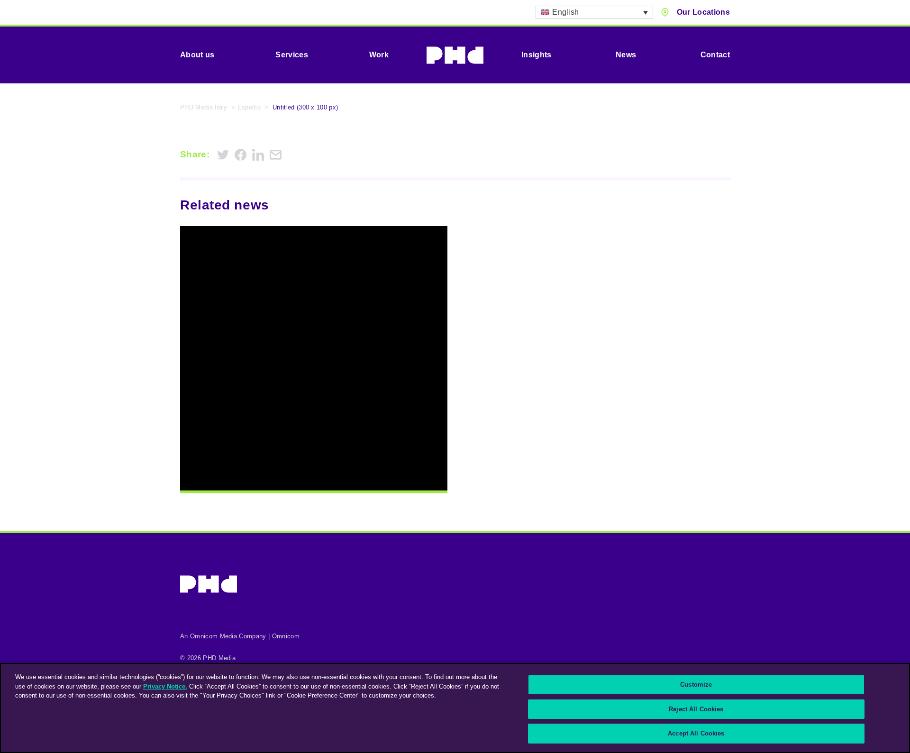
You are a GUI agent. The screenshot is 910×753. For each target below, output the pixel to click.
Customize (696, 684)
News (626, 55)
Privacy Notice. (165, 686)
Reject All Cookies (696, 709)
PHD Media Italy (204, 107)
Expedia (249, 107)
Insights (536, 55)
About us (197, 55)
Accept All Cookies (696, 733)
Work (379, 55)
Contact (715, 55)
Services (291, 55)
